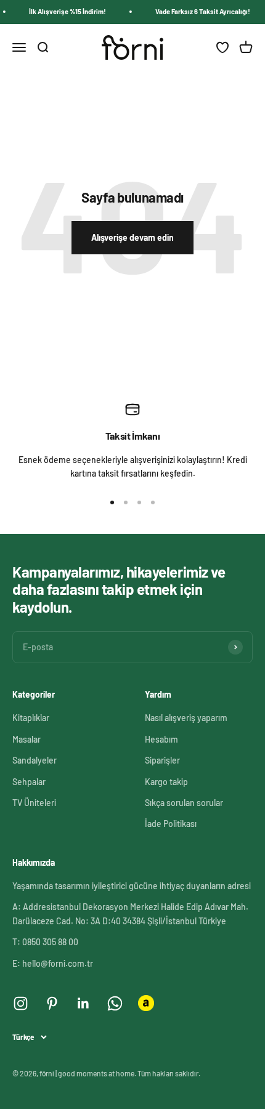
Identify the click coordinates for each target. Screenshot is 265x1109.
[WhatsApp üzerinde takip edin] (115, 1003)
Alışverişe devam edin (132, 237)
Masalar (26, 739)
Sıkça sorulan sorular (184, 802)
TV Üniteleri (34, 802)
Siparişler (162, 760)
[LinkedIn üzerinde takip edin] (83, 1003)
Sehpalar (29, 781)
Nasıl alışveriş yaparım (186, 717)
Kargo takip (166, 781)
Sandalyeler (34, 760)
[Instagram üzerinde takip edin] (20, 1003)
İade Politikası (171, 823)
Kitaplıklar (30, 717)
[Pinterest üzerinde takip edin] (52, 1003)
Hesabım (161, 739)
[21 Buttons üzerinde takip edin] (146, 1003)
